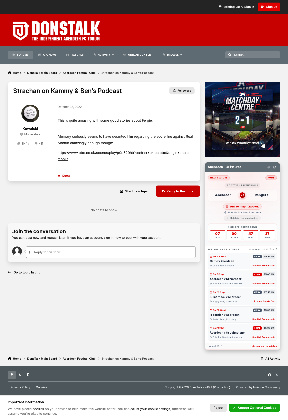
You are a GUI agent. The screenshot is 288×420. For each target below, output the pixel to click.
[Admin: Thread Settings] (268, 167)
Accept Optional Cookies (257, 408)
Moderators (32, 134)
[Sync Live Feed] (274, 167)
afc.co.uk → (258, 346)
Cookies (41, 387)
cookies (38, 409)
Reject (218, 408)
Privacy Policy (20, 387)
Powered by (258, 387)
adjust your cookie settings (150, 409)
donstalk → (271, 346)
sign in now (112, 238)
